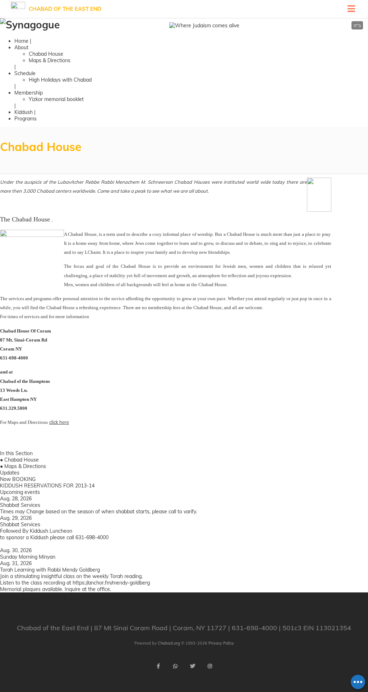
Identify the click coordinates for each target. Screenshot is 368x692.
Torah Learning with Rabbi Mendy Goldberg (50, 570)
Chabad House (46, 54)
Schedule (25, 73)
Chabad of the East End (65, 8)
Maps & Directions (49, 60)
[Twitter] (192, 666)
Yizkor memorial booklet (56, 99)
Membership (28, 93)
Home (21, 41)
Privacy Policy (221, 643)
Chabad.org (169, 643)
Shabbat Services (20, 505)
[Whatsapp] (175, 666)
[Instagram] (210, 666)
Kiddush (23, 112)
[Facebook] (158, 666)
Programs (25, 118)
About (21, 47)
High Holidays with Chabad (60, 80)
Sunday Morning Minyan (27, 557)
